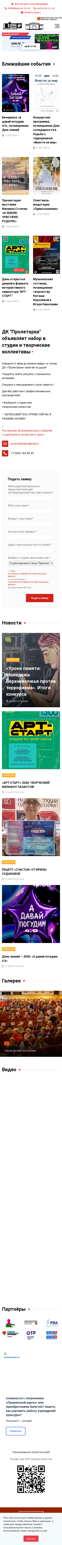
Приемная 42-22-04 (19, 8)
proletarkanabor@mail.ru (25, 443)
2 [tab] (33, 46)
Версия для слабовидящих (31, 4)
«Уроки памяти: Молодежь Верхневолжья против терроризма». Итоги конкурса (31, 681)
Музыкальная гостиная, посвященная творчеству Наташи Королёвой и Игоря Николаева (45, 291)
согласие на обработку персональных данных (27, 574)
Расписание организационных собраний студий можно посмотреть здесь (27, 432)
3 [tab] (37, 46)
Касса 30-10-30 (45, 8)
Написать (16, 1431)
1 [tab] (26, 46)
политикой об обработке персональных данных (28, 583)
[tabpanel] (31, 41)
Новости (12, 660)
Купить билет (33, 13)
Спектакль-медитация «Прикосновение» (45, 204)
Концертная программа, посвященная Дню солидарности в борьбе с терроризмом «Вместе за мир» (46, 130)
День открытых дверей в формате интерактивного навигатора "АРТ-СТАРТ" (15, 287)
